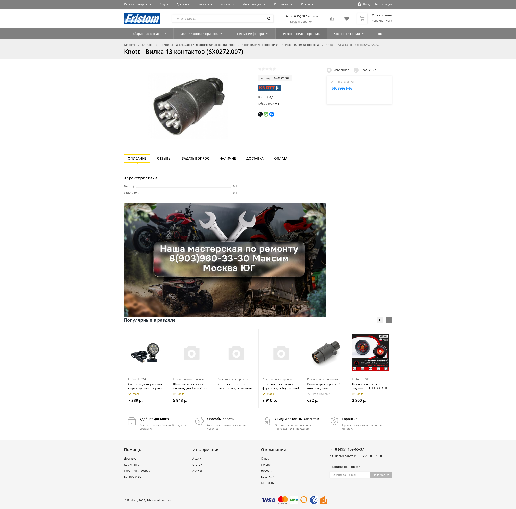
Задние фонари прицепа (199, 34)
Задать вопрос (195, 158)
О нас (265, 458)
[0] (332, 20)
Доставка (183, 4)
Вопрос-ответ (133, 477)
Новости (267, 470)
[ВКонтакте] (271, 114)
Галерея (266, 464)
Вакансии (267, 477)
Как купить (204, 4)
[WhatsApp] (266, 114)
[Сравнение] (163, 334)
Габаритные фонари (146, 34)
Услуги (226, 4)
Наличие (228, 158)
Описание (137, 158)
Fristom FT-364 (137, 379)
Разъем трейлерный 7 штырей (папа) (323, 386)
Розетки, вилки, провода (301, 34)
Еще (379, 34)
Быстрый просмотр (146, 352)
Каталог (147, 45)
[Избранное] (156, 334)
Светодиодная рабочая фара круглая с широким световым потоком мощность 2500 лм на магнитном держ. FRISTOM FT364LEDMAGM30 (146, 386)
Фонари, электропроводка (260, 45)
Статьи (197, 464)
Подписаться (381, 475)
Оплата (280, 158)
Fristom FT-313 (360, 379)
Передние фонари (250, 34)
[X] (260, 114)
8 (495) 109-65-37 (304, 16)
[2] (263, 69)
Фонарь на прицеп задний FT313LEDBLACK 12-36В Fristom (369, 386)
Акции (164, 4)
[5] (274, 69)
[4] (271, 69)
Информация (252, 4)
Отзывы (164, 158)
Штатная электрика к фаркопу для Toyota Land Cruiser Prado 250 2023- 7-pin (280, 386)
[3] (267, 69)
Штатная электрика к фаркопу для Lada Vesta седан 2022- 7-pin (190, 386)
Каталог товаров (136, 4)
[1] (260, 69)
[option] (146, 368)
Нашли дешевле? (341, 87)
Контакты (307, 4)
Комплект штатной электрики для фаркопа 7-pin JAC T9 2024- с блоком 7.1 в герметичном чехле (235, 386)
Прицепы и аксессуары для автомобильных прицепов (197, 45)
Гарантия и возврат (138, 470)
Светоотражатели (347, 34)
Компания (281, 4)
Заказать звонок (301, 21)
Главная (129, 45)
